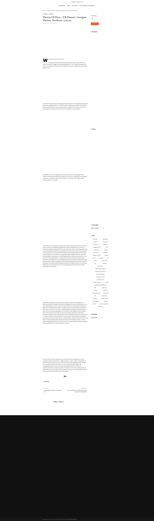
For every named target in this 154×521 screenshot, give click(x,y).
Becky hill (95, 241)
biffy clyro (105, 241)
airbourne (95, 239)
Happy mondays (96, 255)
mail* (92, 18)
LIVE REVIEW (51, 13)
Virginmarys (100, 306)
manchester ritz (100, 279)
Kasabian (101, 258)
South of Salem (104, 298)
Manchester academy (100, 268)
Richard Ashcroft (96, 293)
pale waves (104, 287)
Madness (105, 263)
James (94, 258)
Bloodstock (95, 244)
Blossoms (105, 244)
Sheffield (95, 298)
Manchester (100, 266)
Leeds (95, 260)
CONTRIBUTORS (62, 5)
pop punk (96, 290)
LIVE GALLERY (45, 13)
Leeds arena (104, 260)
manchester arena (100, 277)
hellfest (106, 255)
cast (107, 247)
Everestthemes (73, 519)
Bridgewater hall (97, 247)
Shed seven (104, 295)
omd (95, 287)
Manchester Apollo (100, 274)
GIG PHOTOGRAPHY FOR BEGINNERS (87, 5)
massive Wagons (97, 282)
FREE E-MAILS (75, 5)
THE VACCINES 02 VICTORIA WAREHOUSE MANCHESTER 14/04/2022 (77, 391)
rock (95, 295)
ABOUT (68, 5)
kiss (107, 258)
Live (95, 263)
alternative (105, 239)
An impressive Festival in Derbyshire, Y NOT (53, 391)
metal (106, 282)
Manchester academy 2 (100, 271)
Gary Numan (96, 252)
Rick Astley (106, 293)
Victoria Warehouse (103, 304)
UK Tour (94, 304)
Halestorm (105, 252)
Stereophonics (96, 301)
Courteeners (96, 250)
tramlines (106, 301)
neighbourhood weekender (100, 285)
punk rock (105, 290)
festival (106, 250)
